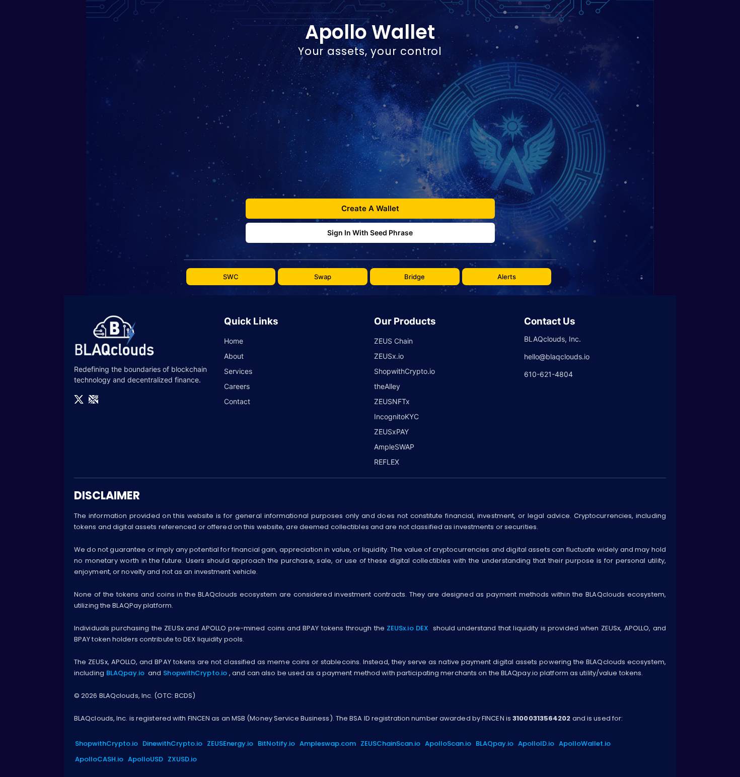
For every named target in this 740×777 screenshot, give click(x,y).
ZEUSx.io (389, 356)
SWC (231, 277)
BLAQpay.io (125, 673)
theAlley (387, 386)
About (234, 356)
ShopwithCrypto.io (404, 371)
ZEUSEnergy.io (230, 743)
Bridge (414, 277)
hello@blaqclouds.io (556, 356)
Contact (237, 401)
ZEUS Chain (393, 341)
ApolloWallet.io (585, 743)
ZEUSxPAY (391, 431)
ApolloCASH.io (99, 759)
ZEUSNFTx (392, 401)
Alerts (506, 277)
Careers (237, 386)
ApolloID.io (536, 743)
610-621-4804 (548, 374)
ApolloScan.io (448, 743)
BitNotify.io (276, 743)
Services (238, 371)
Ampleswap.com (328, 743)
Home (233, 341)
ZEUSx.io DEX (407, 628)
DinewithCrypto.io (172, 743)
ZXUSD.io (182, 759)
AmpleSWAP (394, 446)
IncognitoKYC (396, 416)
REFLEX (386, 462)
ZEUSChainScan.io (390, 743)
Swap (322, 277)
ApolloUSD (145, 759)
